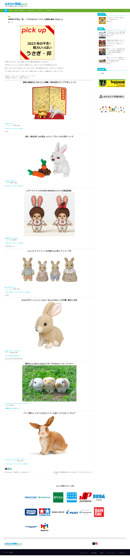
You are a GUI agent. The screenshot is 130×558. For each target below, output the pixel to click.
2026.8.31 (110, 35)
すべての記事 (48, 10)
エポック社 (8, 289)
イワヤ (7, 352)
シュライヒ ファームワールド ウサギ (14, 459)
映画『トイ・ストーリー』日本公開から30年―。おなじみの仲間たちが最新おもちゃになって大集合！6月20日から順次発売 (116, 50)
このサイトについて (84, 552)
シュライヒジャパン (11, 460)
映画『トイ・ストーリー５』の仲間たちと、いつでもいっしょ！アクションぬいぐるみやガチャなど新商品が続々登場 (116, 59)
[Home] (5, 10)
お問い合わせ (122, 552)
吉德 (7, 405)
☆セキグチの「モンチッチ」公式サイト (14, 243)
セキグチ (8, 239)
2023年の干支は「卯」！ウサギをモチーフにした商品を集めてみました (35, 19)
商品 (16, 10)
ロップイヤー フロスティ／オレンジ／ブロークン (17, 403)
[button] (126, 10)
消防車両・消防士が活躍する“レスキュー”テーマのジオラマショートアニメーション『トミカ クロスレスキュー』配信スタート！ (116, 42)
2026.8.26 (110, 45)
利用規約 (102, 552)
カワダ (7, 182)
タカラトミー (9, 125)
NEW (10, 10)
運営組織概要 (94, 552)
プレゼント (39, 10)
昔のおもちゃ (31, 10)
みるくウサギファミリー (11, 287)
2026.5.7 (110, 62)
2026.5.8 (110, 54)
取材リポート (23, 10)
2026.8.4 (110, 21)
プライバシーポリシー (111, 552)
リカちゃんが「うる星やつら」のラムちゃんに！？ (18, 472)
